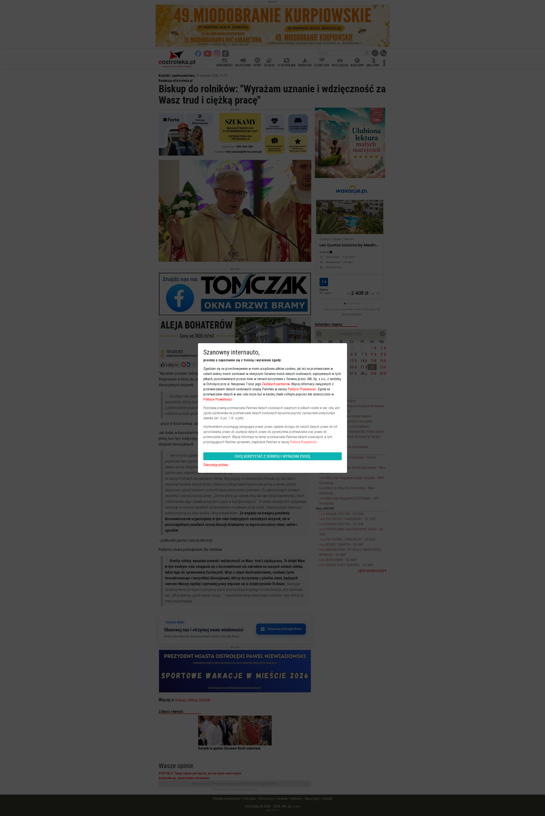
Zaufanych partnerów (276, 384)
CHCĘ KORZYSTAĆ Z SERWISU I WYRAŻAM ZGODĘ (272, 456)
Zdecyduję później (215, 465)
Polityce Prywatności (302, 389)
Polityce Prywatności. (304, 442)
